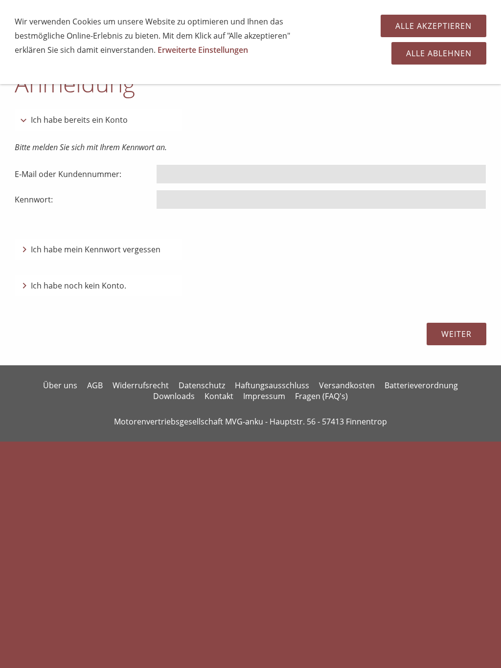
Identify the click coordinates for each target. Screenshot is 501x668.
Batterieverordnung (421, 385)
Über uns (60, 385)
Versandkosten (347, 385)
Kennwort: (34, 199)
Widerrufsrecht (141, 385)
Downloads (174, 396)
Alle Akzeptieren (433, 26)
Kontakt (219, 396)
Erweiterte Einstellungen (203, 50)
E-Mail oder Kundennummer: (68, 174)
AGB (95, 385)
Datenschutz (202, 385)
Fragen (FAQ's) (321, 396)
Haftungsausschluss (272, 385)
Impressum (264, 396)
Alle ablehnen (439, 53)
